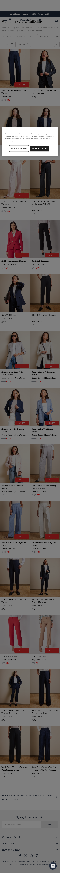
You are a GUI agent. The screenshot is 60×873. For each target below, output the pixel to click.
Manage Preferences (19, 148)
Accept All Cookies (39, 148)
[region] (30, 141)
